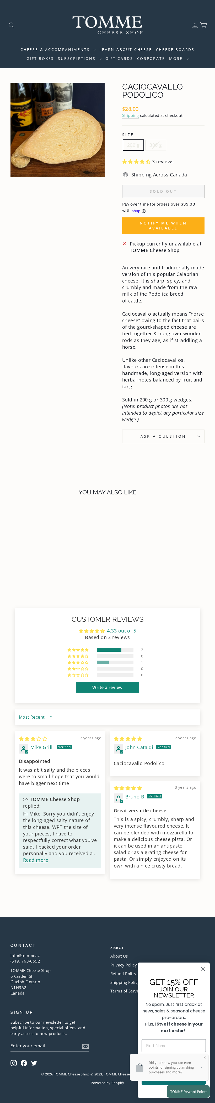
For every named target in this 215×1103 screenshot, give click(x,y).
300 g (155, 145)
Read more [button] (35, 860)
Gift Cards (119, 58)
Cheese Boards (175, 49)
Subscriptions (77, 58)
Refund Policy (123, 973)
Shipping (130, 115)
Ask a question (163, 436)
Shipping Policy (125, 982)
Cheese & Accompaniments (56, 49)
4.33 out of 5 (121, 631)
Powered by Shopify (107, 1083)
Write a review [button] (107, 687)
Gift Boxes (40, 58)
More (177, 58)
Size (128, 134)
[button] (137, 161)
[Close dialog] (203, 969)
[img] (33, 738)
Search (116, 947)
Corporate (151, 58)
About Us (119, 956)
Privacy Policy (123, 965)
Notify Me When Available (163, 226)
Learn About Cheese (125, 49)
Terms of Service (126, 991)
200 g (133, 145)
